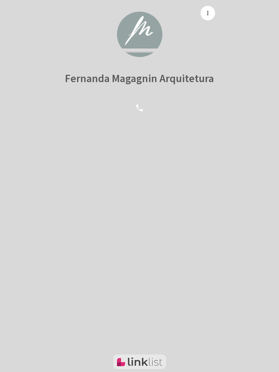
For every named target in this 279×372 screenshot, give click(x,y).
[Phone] (139, 107)
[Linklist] (139, 361)
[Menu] (208, 13)
